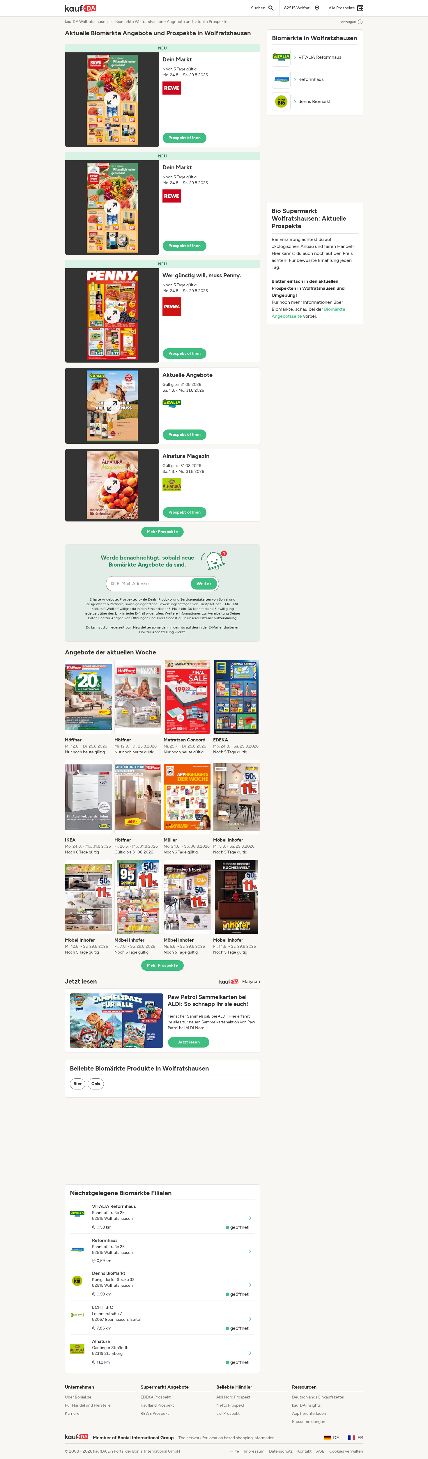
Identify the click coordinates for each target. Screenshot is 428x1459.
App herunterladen (309, 1413)
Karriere (72, 1413)
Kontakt (304, 1451)
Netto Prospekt (230, 1405)
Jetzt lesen (189, 1042)
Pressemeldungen (308, 1421)
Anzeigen (348, 22)
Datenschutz (281, 1451)
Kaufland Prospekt (157, 1405)
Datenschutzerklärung (218, 618)
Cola (95, 1083)
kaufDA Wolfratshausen (86, 22)
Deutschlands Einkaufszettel (318, 1397)
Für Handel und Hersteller (88, 1405)
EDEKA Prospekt (156, 1397)
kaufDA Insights (306, 1405)
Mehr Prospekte (162, 531)
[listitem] (88, 707)
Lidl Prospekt (228, 1413)
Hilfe (234, 1451)
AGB (320, 1451)
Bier (78, 1083)
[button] (162, 95)
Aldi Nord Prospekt (233, 1397)
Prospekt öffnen (185, 137)
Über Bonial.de (78, 1397)
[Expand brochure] (112, 99)
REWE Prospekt (155, 1413)
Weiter (204, 583)
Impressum (254, 1451)
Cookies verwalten (346, 1451)
